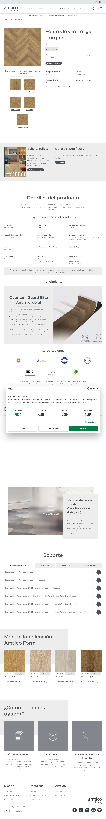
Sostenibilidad (35, 800)
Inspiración (42, 9)
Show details (89, 422)
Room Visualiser (10, 800)
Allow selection (53, 428)
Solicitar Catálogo (35, 170)
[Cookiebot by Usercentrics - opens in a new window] (89, 388)
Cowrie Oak (35, 677)
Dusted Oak (61, 677)
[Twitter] (87, 810)
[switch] (41, 414)
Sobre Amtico (65, 9)
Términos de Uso (29, 807)
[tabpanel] (53, 592)
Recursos (53, 9)
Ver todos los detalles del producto (59, 87)
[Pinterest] (99, 810)
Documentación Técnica (38, 796)
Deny (23, 428)
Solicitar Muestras (53, 63)
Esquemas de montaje (12, 796)
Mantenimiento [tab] (67, 565)
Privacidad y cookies (12, 807)
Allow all (83, 428)
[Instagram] (81, 810)
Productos (30, 9)
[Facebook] (74, 810)
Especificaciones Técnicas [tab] (19, 565)
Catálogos (33, 792)
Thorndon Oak (87, 677)
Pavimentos (8, 792)
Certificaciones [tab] (90, 565)
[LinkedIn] (93, 810)
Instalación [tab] (45, 565)
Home (6, 20)
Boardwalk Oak (11, 677)
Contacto (78, 9)
